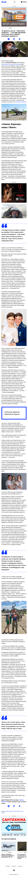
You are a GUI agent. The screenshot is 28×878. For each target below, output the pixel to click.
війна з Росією (12, 811)
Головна (8, 866)
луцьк (21, 811)
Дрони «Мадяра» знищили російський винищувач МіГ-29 (7, 856)
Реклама (13, 866)
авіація (3, 812)
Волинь (18, 811)
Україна (7, 811)
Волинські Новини (21, 101)
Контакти (19, 866)
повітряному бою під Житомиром (10, 64)
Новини (10, 27)
